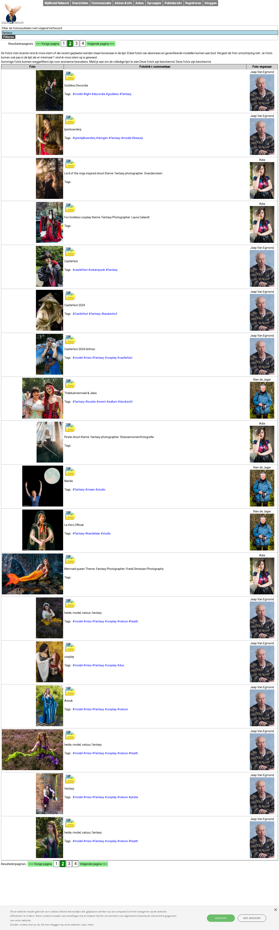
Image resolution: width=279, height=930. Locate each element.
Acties (139, 3)
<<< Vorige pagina (47, 43)
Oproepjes (154, 3)
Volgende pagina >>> (100, 43)
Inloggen (211, 3)
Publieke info (173, 3)
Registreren (193, 3)
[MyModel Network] (12, 23)
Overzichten (80, 3)
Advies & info (123, 3)
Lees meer (87, 924)
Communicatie (101, 3)
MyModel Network (57, 3)
